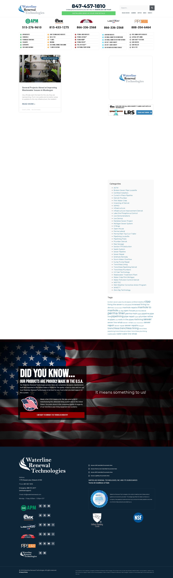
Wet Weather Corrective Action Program (130, 285)
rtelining (138, 319)
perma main (131, 313)
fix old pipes (126, 305)
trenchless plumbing (139, 331)
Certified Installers (121, 193)
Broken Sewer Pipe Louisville (125, 190)
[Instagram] (53, 524)
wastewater (112, 334)
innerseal (136, 304)
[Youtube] (48, 506)
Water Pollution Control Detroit (126, 280)
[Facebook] (40, 506)
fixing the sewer (115, 304)
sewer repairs (131, 325)
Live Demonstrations (122, 216)
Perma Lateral (119, 231)
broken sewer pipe (115, 302)
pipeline (145, 313)
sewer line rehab (115, 322)
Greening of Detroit (121, 203)
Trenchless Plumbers (122, 270)
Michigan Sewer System (123, 224)
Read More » (28, 104)
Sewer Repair (119, 254)
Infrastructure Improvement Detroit (128, 211)
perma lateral (140, 311)
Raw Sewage (119, 244)
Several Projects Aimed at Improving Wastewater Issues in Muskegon (39, 88)
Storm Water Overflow (123, 259)
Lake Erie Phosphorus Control (126, 213)
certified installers (137, 302)
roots (116, 319)
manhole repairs (129, 307)
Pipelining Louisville (121, 236)
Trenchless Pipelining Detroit (125, 267)
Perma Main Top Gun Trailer (125, 234)
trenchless (113, 328)
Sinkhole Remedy (121, 257)
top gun (141, 325)
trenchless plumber (123, 331)
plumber (143, 316)
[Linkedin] (44, 506)
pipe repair (129, 316)
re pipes (111, 319)
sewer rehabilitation (138, 322)
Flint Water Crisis (120, 201)
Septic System (119, 249)
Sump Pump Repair (122, 262)
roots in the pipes (126, 319)
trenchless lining (129, 328)
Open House (119, 229)
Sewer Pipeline (120, 252)
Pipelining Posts (120, 239)
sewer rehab (128, 323)
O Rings (117, 226)
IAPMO (116, 206)
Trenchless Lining (121, 264)
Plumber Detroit (120, 241)
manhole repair (118, 307)
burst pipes (126, 302)
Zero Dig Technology (122, 290)
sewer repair (119, 326)
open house (129, 310)
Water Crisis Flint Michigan (124, 277)
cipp (147, 301)
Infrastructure (119, 208)
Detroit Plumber (120, 198)
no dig (120, 311)
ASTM (116, 188)
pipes (137, 316)
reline (150, 316)
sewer (148, 319)
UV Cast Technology (122, 272)
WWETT (117, 288)
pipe (139, 314)
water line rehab (129, 334)
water (119, 334)
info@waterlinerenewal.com (32, 494)
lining (143, 304)
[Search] (152, 7)
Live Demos (118, 218)
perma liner (116, 313)
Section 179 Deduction (123, 247)
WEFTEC (117, 282)
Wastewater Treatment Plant (125, 275)
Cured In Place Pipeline (123, 195)
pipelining (117, 316)
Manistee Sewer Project (123, 221)
